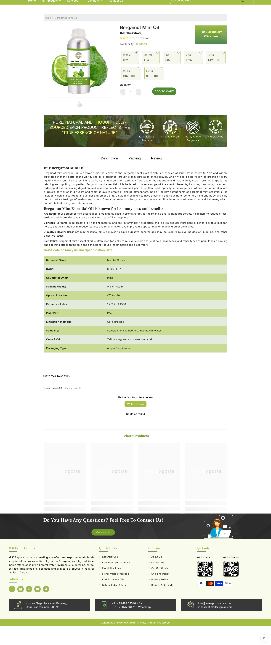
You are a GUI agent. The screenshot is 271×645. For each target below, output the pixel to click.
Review (156, 158)
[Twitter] (46, 589)
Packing (134, 158)
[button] (127, 38)
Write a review (135, 404)
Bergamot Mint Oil (139, 27)
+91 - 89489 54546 (124, 603)
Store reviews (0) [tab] (72, 388)
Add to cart (164, 91)
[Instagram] (20, 589)
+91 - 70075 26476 (124, 607)
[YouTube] (37, 589)
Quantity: (126, 84)
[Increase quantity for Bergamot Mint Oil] (138, 92)
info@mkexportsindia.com (214, 603)
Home (47, 17)
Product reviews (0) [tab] (52, 388)
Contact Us (103, 532)
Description (109, 158)
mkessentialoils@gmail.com (215, 607)
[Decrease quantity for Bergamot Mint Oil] (122, 92)
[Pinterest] (29, 589)
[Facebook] (12, 589)
